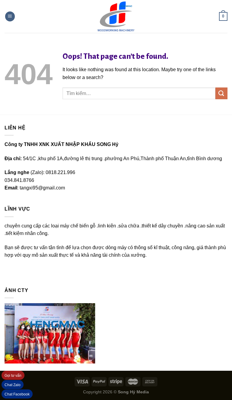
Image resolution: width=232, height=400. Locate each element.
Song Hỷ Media (133, 391)
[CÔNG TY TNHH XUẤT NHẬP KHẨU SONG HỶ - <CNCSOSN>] (116, 17)
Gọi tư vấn (13, 375)
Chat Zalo (13, 385)
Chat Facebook (17, 394)
